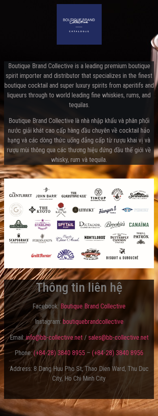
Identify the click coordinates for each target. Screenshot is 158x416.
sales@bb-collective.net (118, 337)
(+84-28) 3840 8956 (117, 353)
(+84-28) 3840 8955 (59, 353)
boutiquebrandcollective (93, 321)
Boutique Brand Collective (93, 306)
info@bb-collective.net (54, 337)
